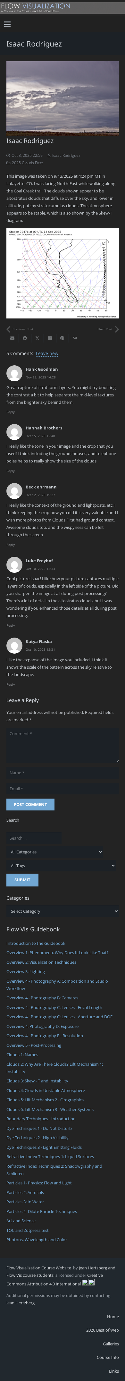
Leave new (47, 353)
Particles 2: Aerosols (25, 1192)
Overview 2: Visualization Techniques (41, 962)
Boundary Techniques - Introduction (41, 1119)
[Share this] (25, 338)
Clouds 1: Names (22, 1054)
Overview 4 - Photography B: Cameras (42, 998)
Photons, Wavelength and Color (36, 1239)
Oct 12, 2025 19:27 (40, 495)
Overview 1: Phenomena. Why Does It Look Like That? (57, 952)
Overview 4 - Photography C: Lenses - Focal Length (54, 1007)
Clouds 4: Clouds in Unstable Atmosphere (45, 1090)
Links (114, 1371)
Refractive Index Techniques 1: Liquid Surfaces (50, 1156)
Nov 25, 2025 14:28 (41, 377)
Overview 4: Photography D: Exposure (42, 1026)
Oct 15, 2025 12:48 (40, 436)
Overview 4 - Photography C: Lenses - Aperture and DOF (59, 1017)
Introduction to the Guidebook (35, 943)
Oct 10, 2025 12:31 (40, 649)
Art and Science (21, 1221)
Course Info (108, 1357)
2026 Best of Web (102, 1330)
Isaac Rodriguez (66, 155)
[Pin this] (62, 338)
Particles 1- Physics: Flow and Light (39, 1183)
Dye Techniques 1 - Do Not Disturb (39, 1128)
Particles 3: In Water (25, 1202)
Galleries (111, 1344)
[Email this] (12, 338)
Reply (10, 412)
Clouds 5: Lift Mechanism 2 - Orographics (45, 1100)
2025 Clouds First (27, 162)
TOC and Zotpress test (27, 1230)
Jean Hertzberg (20, 1303)
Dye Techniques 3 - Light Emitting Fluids (44, 1147)
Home (113, 1316)
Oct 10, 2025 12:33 (40, 568)
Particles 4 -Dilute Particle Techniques (41, 1211)
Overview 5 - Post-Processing (33, 1045)
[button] (7, 24)
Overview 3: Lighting (25, 971)
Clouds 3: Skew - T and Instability (37, 1081)
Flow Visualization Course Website (39, 1268)
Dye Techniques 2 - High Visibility (37, 1137)
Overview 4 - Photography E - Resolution (44, 1035)
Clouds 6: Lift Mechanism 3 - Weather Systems (50, 1109)
